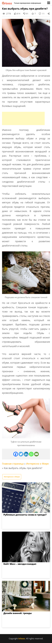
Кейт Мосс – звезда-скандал (19, 563)
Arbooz (21, 638)
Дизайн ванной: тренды (17, 613)
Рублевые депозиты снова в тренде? (25, 514)
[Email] (36, 454)
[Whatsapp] (31, 454)
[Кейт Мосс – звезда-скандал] (26, 547)
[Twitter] (21, 454)
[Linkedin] (26, 454)
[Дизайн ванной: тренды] (26, 596)
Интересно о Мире (37, 463)
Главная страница (13, 463)
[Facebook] (15, 454)
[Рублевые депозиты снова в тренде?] (26, 497)
